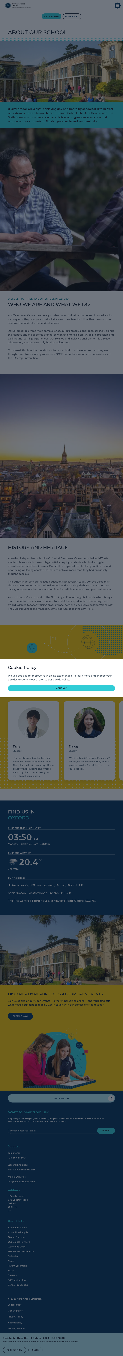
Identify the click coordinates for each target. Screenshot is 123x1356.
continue (61, 688)
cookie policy (61, 679)
